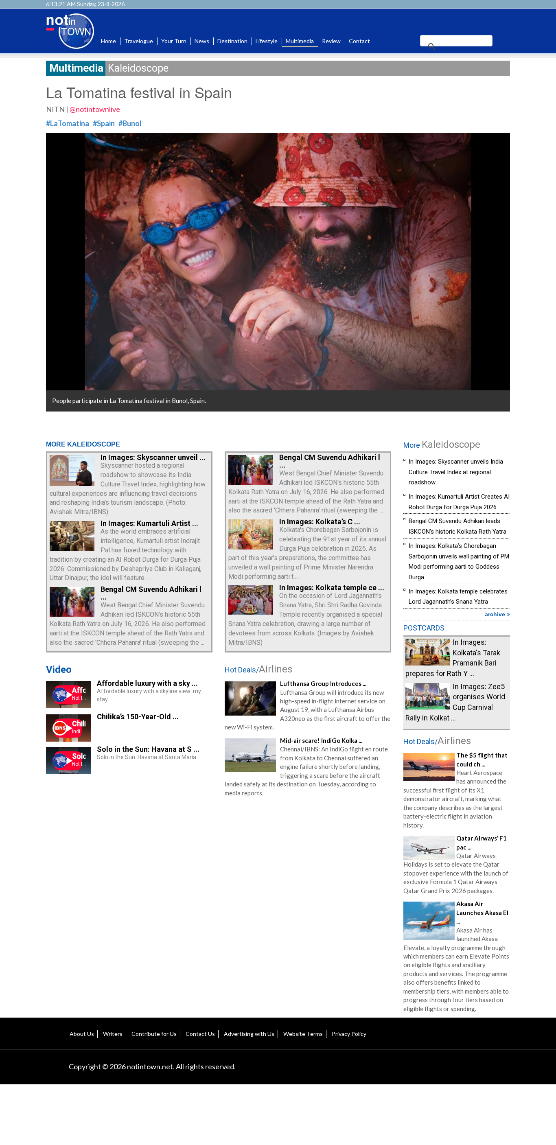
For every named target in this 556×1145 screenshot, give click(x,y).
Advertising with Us (249, 1033)
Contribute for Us (154, 1033)
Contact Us (200, 1033)
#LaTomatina (67, 123)
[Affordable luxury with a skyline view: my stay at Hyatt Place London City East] (68, 705)
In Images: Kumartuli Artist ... (149, 523)
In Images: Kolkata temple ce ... (331, 587)
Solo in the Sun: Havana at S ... (148, 749)
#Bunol (130, 123)
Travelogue (138, 40)
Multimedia (300, 40)
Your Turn (173, 40)
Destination (232, 40)
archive (496, 614)
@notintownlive (95, 109)
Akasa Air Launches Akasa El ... (482, 912)
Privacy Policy (349, 1033)
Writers (113, 1033)
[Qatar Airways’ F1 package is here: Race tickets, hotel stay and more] (429, 847)
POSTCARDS (423, 628)
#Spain (104, 123)
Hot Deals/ (258, 670)
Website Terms (303, 1033)
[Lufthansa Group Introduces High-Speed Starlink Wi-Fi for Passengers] (250, 697)
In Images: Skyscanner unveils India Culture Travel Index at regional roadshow (456, 472)
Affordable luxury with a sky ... (147, 683)
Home (108, 40)
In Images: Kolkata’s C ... (319, 521)
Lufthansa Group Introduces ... (323, 683)
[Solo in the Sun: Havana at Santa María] (68, 771)
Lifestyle (267, 40)
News (202, 40)
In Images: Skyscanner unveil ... (153, 457)
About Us (82, 1033)
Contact (359, 40)
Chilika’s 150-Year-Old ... (138, 716)
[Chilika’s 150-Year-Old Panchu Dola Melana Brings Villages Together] (68, 738)
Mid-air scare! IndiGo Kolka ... (321, 740)
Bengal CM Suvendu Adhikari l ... (151, 593)
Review (331, 40)
